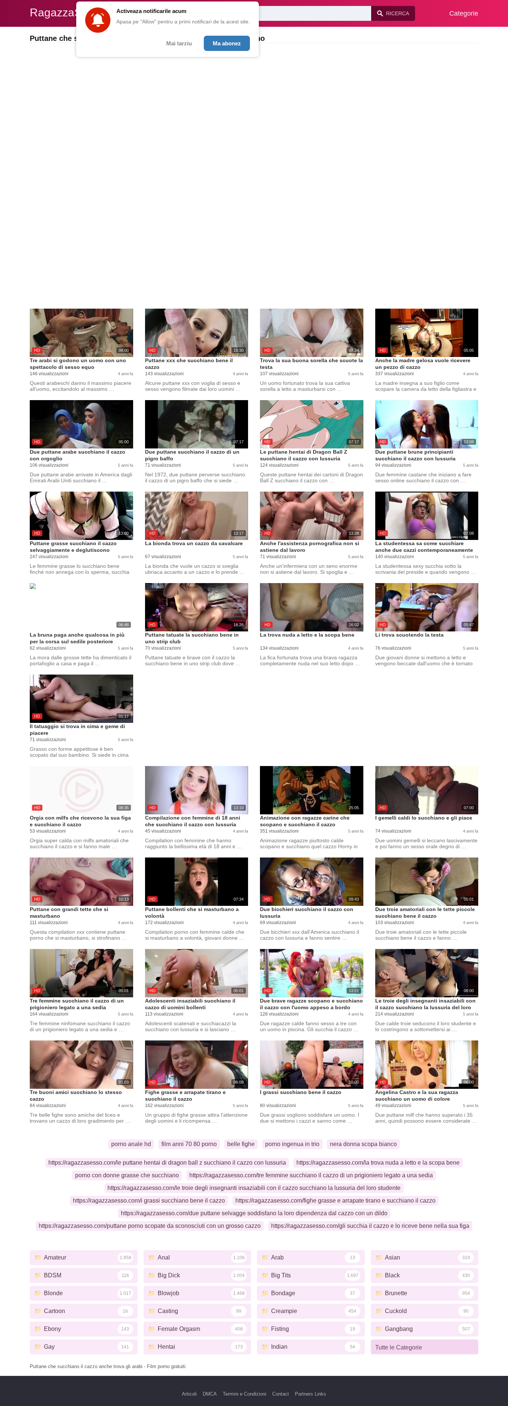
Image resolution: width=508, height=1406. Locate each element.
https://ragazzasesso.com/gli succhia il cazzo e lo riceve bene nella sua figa (370, 1226)
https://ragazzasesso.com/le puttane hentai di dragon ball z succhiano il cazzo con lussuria (167, 1162)
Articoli (189, 1394)
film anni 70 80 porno (189, 1144)
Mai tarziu (179, 43)
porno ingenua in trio (292, 1144)
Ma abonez (227, 43)
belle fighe (241, 1144)
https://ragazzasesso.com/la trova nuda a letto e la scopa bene (378, 1162)
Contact (280, 1394)
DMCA (210, 1394)
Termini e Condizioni (244, 1394)
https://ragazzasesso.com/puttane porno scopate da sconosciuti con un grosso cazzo (150, 1226)
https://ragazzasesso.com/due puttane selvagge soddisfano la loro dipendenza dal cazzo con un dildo (254, 1213)
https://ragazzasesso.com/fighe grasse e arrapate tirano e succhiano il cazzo (335, 1200)
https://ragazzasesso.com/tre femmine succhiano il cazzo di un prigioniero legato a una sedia (311, 1175)
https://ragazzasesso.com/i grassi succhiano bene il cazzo (149, 1200)
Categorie (463, 13)
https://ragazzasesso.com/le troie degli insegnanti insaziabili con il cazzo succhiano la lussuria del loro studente (254, 1188)
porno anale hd (131, 1144)
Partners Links (310, 1394)
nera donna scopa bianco (363, 1144)
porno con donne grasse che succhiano (127, 1175)
